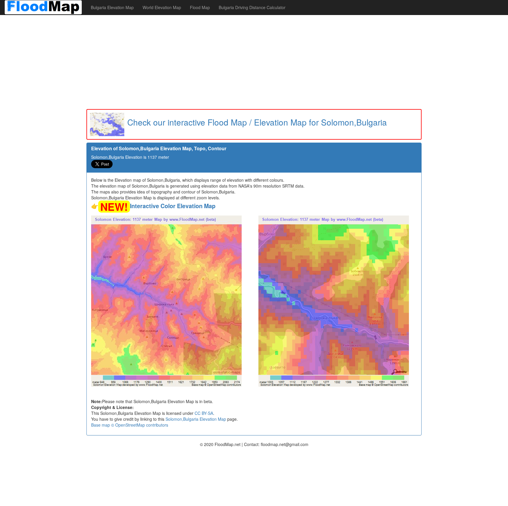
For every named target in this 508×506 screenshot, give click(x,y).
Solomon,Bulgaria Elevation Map (196, 419)
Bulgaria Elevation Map (112, 7)
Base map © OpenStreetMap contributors (129, 425)
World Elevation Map (162, 7)
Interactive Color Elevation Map (172, 206)
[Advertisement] (254, 62)
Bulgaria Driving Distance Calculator (252, 7)
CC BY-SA (204, 413)
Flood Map (200, 7)
